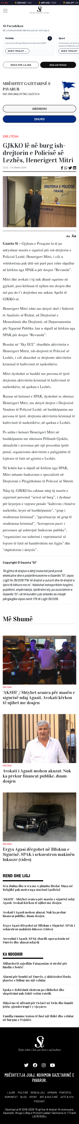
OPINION (52, 1092)
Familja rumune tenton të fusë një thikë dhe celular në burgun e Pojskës (38, 1018)
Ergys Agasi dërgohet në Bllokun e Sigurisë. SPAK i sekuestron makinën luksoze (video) (39, 927)
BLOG (23, 1096)
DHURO (39, 119)
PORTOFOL (65, 1092)
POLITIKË (23, 1092)
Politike (9, 38)
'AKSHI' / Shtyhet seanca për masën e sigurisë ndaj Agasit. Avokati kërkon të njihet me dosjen (38, 901)
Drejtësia (11, 136)
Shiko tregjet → (17, 51)
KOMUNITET (11, 1096)
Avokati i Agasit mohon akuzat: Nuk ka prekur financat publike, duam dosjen (34, 914)
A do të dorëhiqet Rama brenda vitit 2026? (25, 43)
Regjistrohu (58, 65)
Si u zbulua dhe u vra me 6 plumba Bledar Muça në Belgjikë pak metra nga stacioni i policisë (38, 888)
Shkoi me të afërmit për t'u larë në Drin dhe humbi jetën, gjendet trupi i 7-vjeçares (38, 1004)
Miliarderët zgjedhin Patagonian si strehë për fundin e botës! (35, 965)
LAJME (11, 1092)
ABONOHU (39, 109)
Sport (62, 38)
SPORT (33, 1096)
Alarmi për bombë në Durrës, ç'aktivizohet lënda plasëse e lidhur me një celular (37, 978)
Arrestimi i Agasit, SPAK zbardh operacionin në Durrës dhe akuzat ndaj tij (36, 940)
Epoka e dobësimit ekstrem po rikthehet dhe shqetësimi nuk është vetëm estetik (33, 991)
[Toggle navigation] (4, 10)
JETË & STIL (67, 1096)
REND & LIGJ (38, 1092)
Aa (68, 236)
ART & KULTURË (49, 1096)
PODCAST (39, 1101)
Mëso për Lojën (21, 65)
